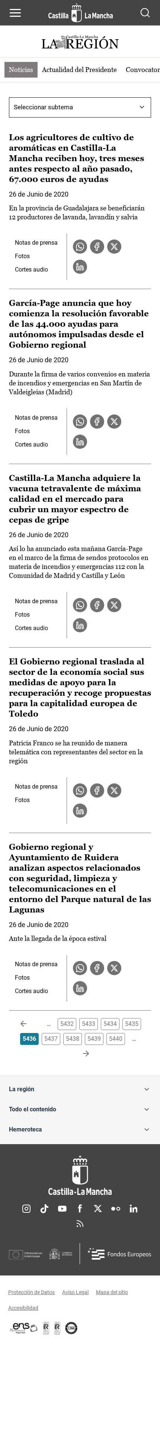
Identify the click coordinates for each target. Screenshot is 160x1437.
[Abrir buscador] (145, 13)
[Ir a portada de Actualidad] (80, 43)
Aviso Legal (75, 1292)
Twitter (98, 1208)
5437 (51, 1038)
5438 (72, 1038)
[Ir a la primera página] (29, 1024)
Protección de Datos (31, 1292)
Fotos (22, 256)
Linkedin (134, 1208)
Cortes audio (31, 269)
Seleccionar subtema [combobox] (43, 107)
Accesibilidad (23, 1308)
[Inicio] (80, 1175)
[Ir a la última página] (80, 1054)
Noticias (21, 69)
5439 (94, 1038)
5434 (110, 1023)
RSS (80, 1223)
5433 (88, 1023)
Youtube (62, 1208)
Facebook (80, 1208)
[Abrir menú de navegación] (15, 12)
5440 (115, 1038)
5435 (131, 1023)
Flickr (116, 1208)
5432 (67, 1023)
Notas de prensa (36, 242)
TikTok (44, 1208)
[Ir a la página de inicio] (80, 12)
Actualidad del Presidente (79, 69)
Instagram (26, 1208)
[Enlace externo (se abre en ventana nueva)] (57, 1328)
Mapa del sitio (112, 1292)
